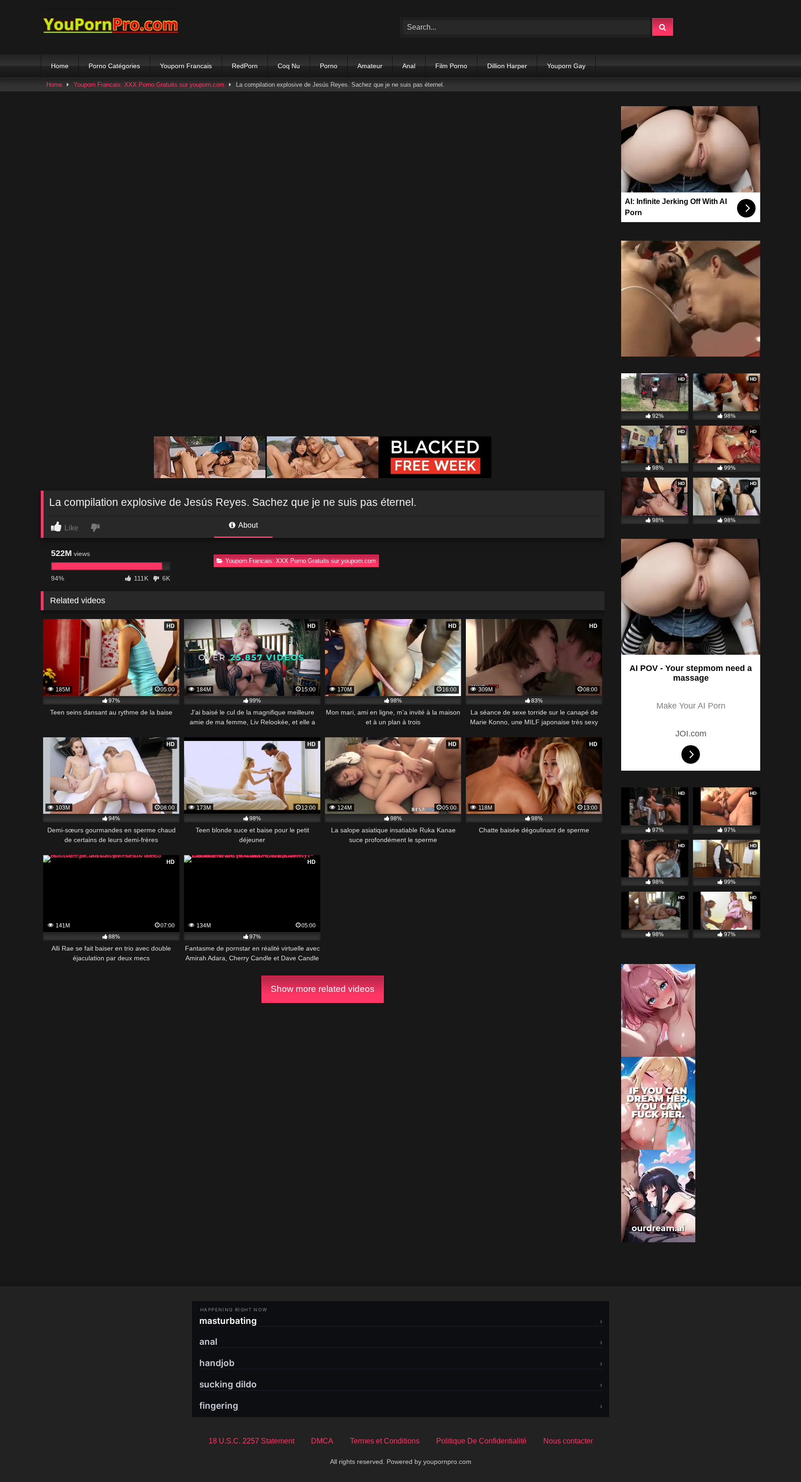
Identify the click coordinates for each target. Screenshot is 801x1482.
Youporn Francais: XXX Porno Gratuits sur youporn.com (149, 84)
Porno (328, 66)
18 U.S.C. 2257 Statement (251, 1441)
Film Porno (451, 66)
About (247, 525)
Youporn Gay (566, 66)
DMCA (322, 1441)
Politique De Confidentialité (481, 1441)
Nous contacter (568, 1441)
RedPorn (245, 66)
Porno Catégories (114, 66)
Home (60, 66)
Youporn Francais (186, 66)
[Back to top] (772, 1454)
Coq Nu (289, 66)
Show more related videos (323, 989)
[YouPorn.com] (110, 27)
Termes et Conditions (385, 1441)
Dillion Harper (507, 66)
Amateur (369, 66)
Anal (408, 66)
